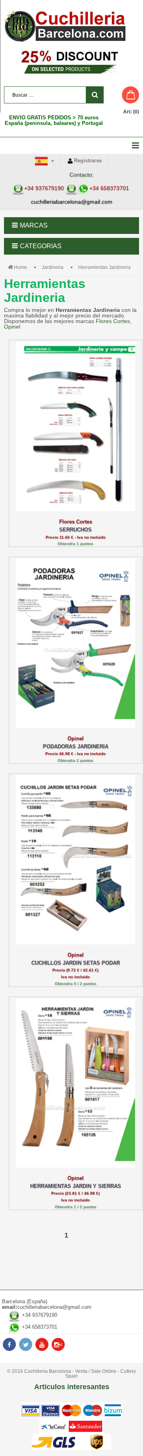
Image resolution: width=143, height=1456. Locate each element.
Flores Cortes (113, 321)
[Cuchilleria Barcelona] (71, 26)
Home (20, 267)
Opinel (12, 326)
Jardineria (53, 267)
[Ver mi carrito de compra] (123, 94)
